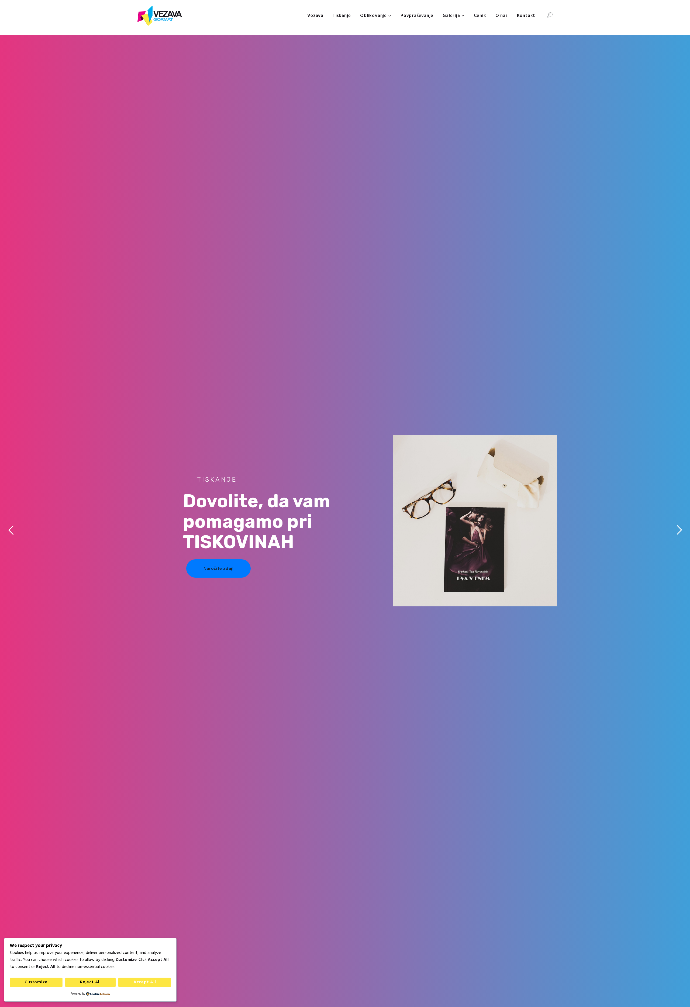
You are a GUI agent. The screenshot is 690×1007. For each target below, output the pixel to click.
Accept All (144, 982)
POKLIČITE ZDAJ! (454, 574)
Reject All (90, 982)
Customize (36, 982)
